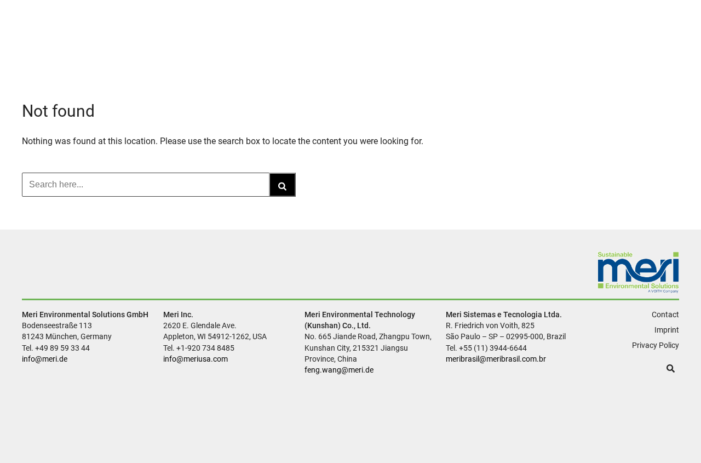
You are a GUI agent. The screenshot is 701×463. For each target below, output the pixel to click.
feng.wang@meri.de (339, 369)
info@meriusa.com (195, 359)
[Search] (282, 185)
